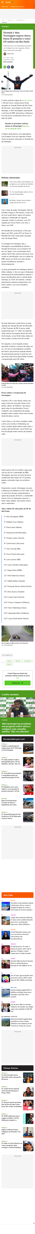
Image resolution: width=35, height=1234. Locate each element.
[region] (17, 1229)
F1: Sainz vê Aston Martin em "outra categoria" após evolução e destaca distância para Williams (11, 1145)
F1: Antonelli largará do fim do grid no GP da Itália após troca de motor (11, 816)
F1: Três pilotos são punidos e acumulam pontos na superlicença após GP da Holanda (11, 775)
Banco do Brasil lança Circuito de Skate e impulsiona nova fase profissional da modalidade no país (11, 803)
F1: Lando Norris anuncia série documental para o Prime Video (10, 1091)
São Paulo (18, 661)
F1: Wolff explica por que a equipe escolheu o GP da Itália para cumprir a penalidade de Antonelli (10, 1118)
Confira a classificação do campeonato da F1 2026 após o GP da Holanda (11, 748)
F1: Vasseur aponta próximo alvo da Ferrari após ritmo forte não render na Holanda (11, 1104)
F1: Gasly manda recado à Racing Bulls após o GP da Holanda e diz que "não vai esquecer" (10, 762)
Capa (3, 20)
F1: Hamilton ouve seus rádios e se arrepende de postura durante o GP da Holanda (10, 789)
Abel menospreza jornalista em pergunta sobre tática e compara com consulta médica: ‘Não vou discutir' (16, 727)
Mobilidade (14, 1016)
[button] (2, 2)
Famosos (13, 915)
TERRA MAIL (4, 6)
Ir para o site (9, 2)
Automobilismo (20, 20)
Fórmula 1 (9, 661)
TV (11, 973)
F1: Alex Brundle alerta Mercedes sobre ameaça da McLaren (11, 1077)
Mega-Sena (14, 987)
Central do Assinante (17, 6)
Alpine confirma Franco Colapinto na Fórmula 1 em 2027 (10, 1132)
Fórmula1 (4, 22)
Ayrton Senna (27, 100)
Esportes (10, 20)
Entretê (13, 958)
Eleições (12, 900)
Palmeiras (5, 720)
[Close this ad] (33, 1223)
